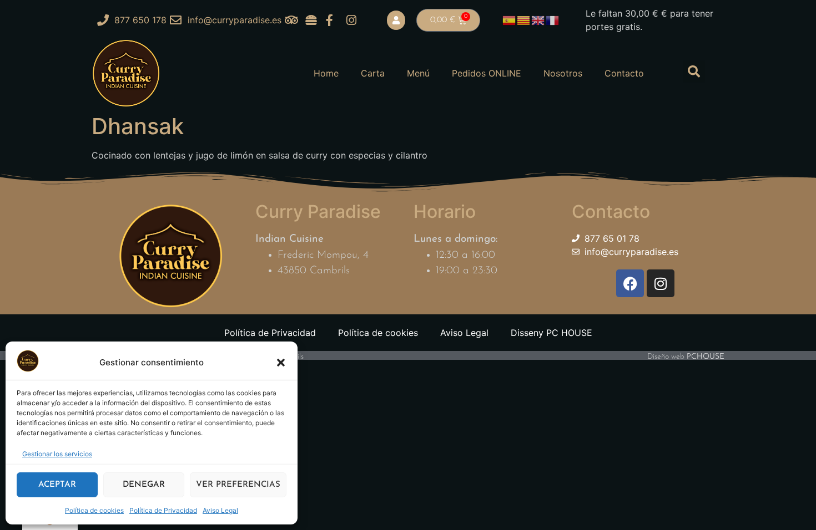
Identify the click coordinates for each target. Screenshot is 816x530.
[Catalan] (524, 19)
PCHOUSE (705, 357)
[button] (280, 362)
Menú (418, 73)
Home (326, 73)
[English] (538, 19)
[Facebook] (630, 283)
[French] (553, 19)
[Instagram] (660, 283)
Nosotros (562, 73)
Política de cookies (94, 510)
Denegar (144, 485)
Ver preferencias (238, 485)
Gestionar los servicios (57, 454)
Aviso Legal (220, 510)
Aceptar (57, 485)
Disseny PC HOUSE (551, 332)
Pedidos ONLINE (486, 73)
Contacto (624, 73)
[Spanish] (509, 19)
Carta (373, 73)
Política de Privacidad (163, 510)
